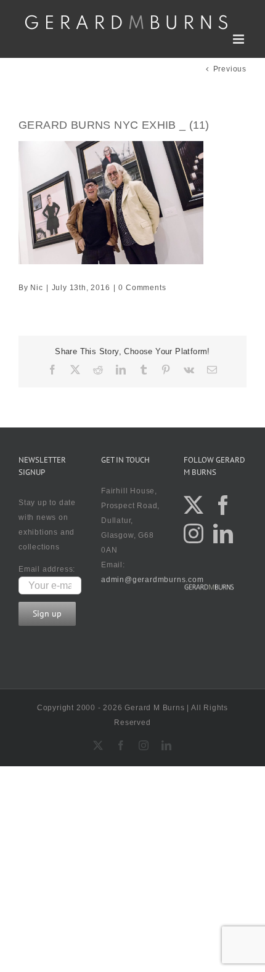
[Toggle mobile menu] (240, 39)
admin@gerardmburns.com (152, 579)
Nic (36, 287)
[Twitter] (194, 505)
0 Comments (142, 287)
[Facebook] (223, 505)
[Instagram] (194, 533)
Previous (230, 69)
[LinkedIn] (223, 533)
